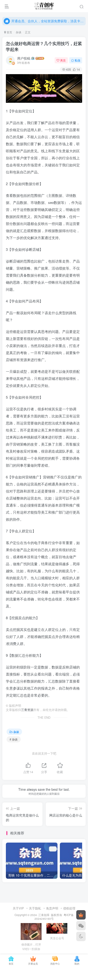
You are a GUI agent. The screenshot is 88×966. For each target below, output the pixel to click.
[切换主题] (81, 936)
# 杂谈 (14, 739)
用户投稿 (23, 58)
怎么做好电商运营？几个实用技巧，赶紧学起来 (44, 46)
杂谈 (18, 32)
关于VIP (18, 908)
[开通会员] (81, 915)
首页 (9, 32)
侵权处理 (69, 908)
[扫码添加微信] (81, 925)
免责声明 (52, 908)
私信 (77, 60)
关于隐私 (35, 908)
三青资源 (27, 710)
